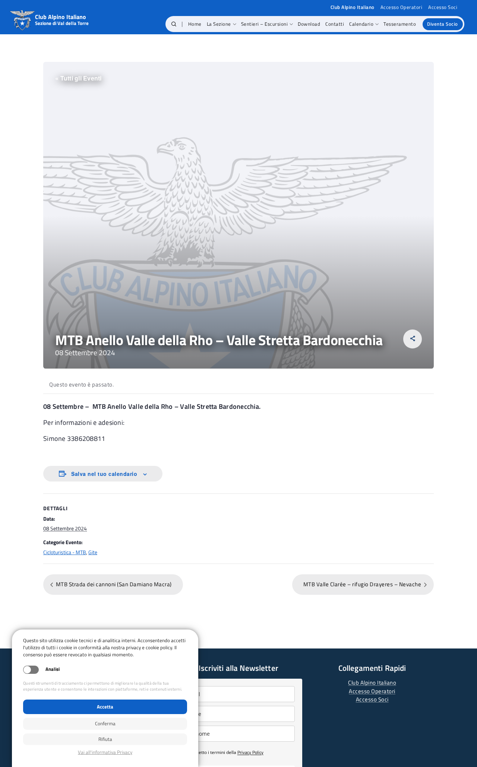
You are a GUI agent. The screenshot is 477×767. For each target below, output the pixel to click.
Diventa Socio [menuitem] (442, 24)
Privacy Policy (250, 752)
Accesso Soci (442, 7)
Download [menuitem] (309, 24)
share (412, 339)
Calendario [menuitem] (361, 24)
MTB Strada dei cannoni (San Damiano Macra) (113, 584)
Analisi (52, 669)
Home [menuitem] (195, 24)
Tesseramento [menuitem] (399, 24)
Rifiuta (105, 739)
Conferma (105, 723)
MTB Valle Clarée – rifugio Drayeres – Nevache (363, 584)
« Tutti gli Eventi (78, 78)
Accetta (105, 706)
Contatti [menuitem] (334, 24)
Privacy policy (105, 752)
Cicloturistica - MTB (64, 552)
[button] (173, 24)
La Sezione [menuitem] (219, 24)
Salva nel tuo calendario (104, 473)
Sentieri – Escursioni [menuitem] (264, 24)
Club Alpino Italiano (372, 682)
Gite (92, 552)
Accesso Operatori (401, 7)
